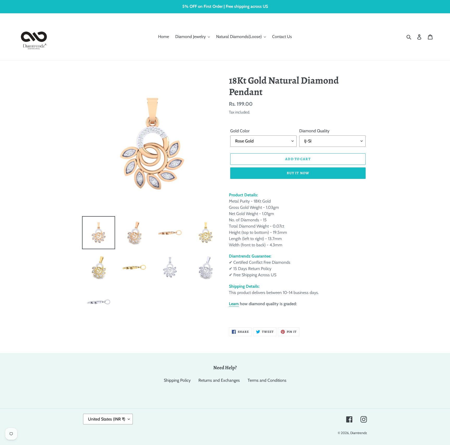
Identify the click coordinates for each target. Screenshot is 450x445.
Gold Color (239, 130)
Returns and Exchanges (219, 380)
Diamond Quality (314, 130)
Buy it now (298, 173)
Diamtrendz (358, 433)
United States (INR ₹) (106, 419)
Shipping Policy (177, 380)
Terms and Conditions (267, 380)
